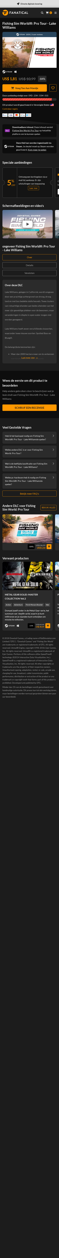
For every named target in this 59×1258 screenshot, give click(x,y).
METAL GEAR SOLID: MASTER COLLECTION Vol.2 (21, 596)
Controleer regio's (10, 109)
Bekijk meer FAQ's (29, 493)
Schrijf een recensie (29, 407)
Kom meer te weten (37, 149)
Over (29, 257)
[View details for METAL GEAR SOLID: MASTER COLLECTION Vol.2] (27, 576)
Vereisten (29, 272)
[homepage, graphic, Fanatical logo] (15, 12)
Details (29, 265)
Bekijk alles (48, 507)
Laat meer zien (28, 357)
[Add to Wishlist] (53, 88)
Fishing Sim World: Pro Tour (25, 130)
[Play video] (27, 224)
